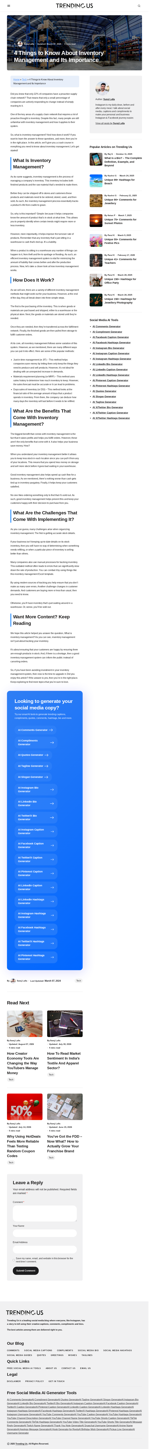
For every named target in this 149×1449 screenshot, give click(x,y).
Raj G (110, 154)
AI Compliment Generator (107, 331)
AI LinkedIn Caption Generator (110, 369)
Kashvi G (112, 175)
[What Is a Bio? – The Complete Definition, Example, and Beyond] (96, 159)
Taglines (87, 1355)
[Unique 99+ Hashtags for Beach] (96, 180)
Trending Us (21, 1443)
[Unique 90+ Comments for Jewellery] (96, 200)
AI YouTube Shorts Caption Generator (107, 1418)
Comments (13, 1350)
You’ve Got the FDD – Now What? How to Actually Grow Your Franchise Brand (64, 1143)
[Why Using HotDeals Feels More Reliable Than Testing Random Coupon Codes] (24, 1107)
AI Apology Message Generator (33, 1429)
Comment (18, 1202)
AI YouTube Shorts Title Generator (112, 1422)
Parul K (111, 235)
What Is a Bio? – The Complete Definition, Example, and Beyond (123, 162)
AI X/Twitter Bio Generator (108, 407)
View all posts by (110, 123)
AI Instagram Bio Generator (108, 348)
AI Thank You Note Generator (66, 1425)
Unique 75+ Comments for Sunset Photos (120, 221)
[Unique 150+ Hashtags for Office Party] (96, 280)
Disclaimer (14, 1381)
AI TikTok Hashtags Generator (44, 1422)
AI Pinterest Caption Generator (110, 380)
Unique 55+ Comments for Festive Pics (120, 241)
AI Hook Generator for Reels (64, 1429)
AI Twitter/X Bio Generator (57, 1403)
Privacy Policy (34, 1381)
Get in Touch (56, 1381)
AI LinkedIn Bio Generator (108, 364)
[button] (8, 6)
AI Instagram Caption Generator (111, 353)
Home (16, 79)
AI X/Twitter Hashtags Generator (111, 418)
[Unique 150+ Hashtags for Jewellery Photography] (96, 300)
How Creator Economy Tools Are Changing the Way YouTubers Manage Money (23, 1063)
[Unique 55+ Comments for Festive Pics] (96, 240)
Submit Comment (25, 1270)
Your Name (18, 1226)
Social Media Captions (38, 1350)
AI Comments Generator (107, 326)
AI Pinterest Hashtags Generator (111, 385)
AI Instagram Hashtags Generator (112, 358)
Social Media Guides (19, 1355)
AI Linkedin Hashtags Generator (115, 1407)
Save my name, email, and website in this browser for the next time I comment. (44, 1260)
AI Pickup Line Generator (120, 1429)
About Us (51, 1368)
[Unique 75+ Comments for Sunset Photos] (96, 220)
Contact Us (69, 1368)
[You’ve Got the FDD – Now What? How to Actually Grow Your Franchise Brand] (65, 1107)
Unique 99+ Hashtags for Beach (119, 181)
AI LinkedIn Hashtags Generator (111, 375)
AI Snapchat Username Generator (99, 1425)
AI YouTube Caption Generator (90, 1414)
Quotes (41, 1355)
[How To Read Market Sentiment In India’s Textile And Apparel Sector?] (65, 1023)
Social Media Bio (88, 1350)
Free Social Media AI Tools (24, 1368)
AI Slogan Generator (104, 396)
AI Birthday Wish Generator (93, 1429)
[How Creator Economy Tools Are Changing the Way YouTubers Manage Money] (24, 1023)
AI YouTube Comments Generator (56, 1414)
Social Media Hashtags (117, 1350)
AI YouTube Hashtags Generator (122, 1414)
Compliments (65, 1350)
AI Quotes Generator (104, 391)
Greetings (57, 1355)
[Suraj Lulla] (102, 88)
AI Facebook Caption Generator (111, 337)
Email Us (85, 1368)
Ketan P (111, 215)
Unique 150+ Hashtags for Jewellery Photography (120, 301)
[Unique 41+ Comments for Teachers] (96, 260)
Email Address (20, 1242)
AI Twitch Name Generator (37, 1425)
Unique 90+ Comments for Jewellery (120, 201)
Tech (24, 79)
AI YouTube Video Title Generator (77, 1422)
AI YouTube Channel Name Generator (68, 1418)
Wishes (72, 1355)
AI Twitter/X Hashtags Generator (89, 1411)
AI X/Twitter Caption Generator (110, 412)
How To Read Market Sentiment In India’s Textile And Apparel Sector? (64, 1061)
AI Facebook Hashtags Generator (112, 342)
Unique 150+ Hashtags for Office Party (120, 281)
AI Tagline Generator (104, 402)
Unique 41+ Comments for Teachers (120, 261)
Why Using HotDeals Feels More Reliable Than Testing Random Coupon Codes (24, 1146)
